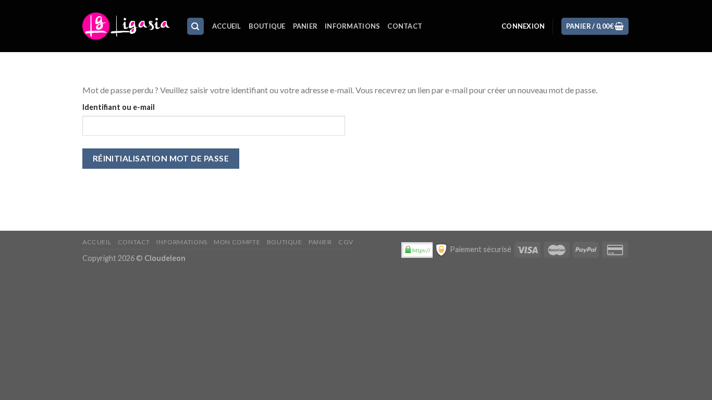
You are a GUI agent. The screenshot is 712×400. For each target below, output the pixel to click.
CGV (345, 242)
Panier (305, 26)
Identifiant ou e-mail (118, 107)
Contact (404, 26)
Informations (352, 26)
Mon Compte (237, 242)
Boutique (267, 26)
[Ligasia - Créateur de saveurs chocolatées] (126, 26)
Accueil (226, 26)
